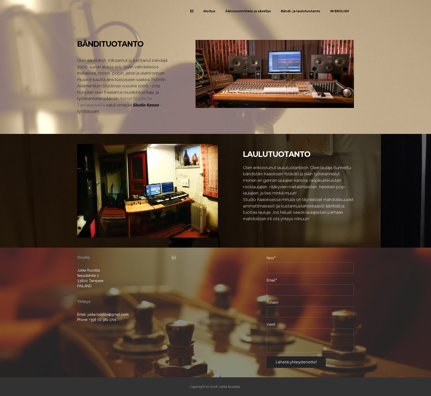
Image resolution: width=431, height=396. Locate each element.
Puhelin (272, 302)
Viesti (271, 324)
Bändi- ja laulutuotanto (300, 11)
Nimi (270, 258)
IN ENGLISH (339, 11)
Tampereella (91, 104)
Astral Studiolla (136, 98)
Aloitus (209, 11)
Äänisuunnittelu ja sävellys (248, 11)
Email (271, 280)
